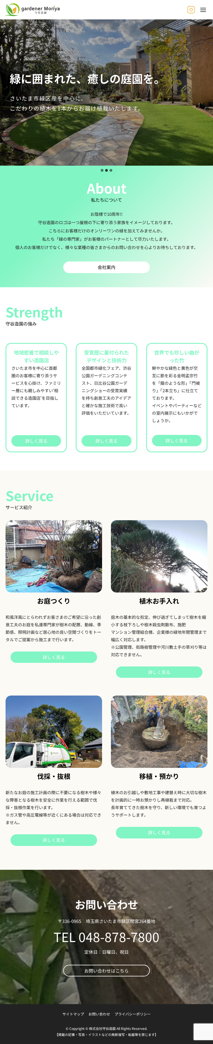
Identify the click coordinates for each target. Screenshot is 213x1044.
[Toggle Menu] (203, 10)
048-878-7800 (118, 936)
